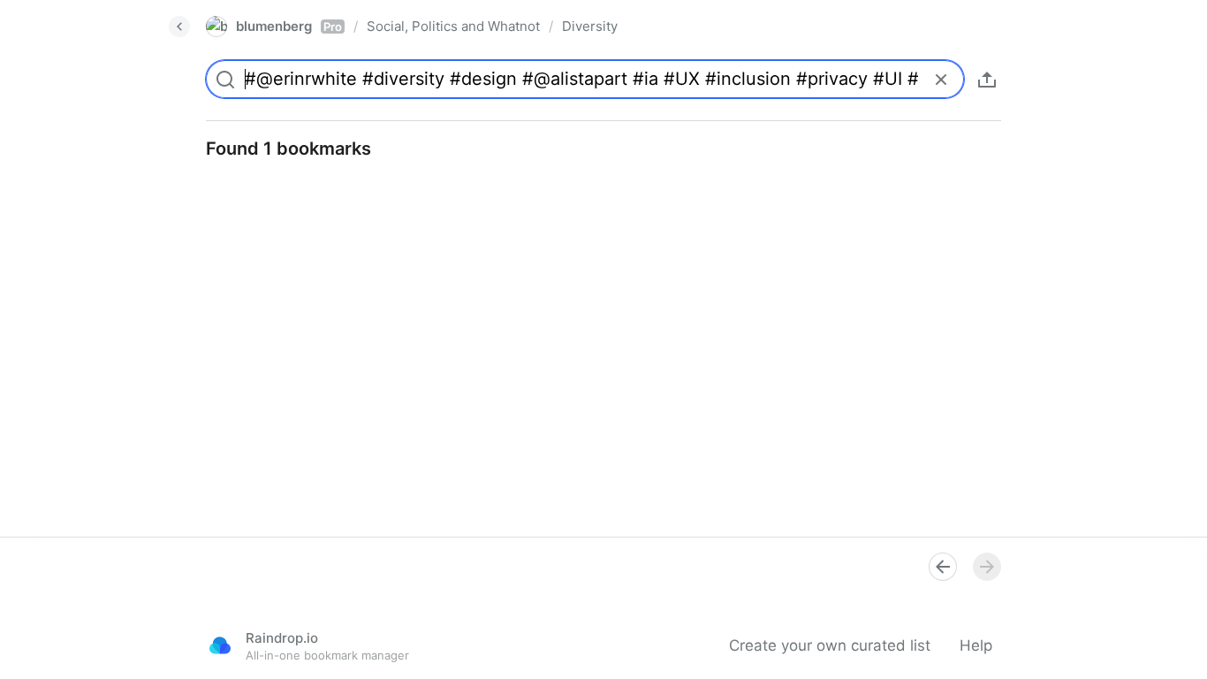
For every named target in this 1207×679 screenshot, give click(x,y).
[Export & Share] (987, 79)
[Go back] (179, 26)
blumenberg (289, 26)
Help (976, 645)
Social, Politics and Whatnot (453, 26)
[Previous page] (943, 567)
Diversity (590, 26)
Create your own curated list (829, 645)
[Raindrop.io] (220, 645)
